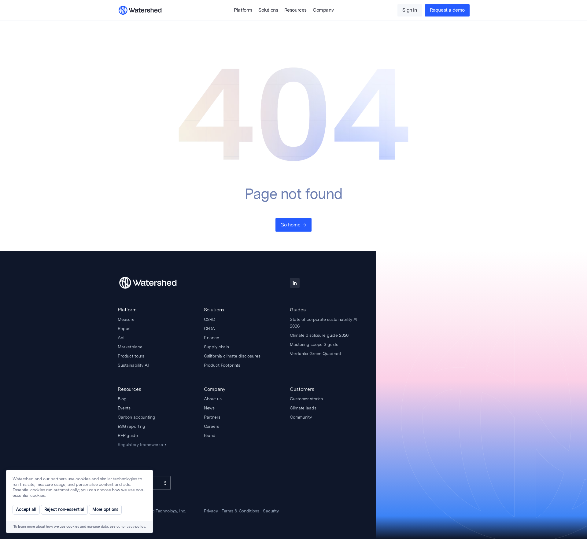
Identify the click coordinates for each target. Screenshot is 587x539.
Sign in (409, 10)
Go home (290, 225)
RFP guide (128, 435)
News (209, 407)
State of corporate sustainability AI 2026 (323, 322)
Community (301, 417)
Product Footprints (222, 365)
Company (323, 10)
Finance (211, 337)
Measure (126, 319)
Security (271, 511)
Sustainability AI (133, 365)
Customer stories (306, 398)
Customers (302, 389)
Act (121, 337)
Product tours (131, 356)
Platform (243, 10)
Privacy (211, 511)
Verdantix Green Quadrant (315, 353)
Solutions (268, 10)
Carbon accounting (136, 417)
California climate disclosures (232, 356)
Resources (295, 10)
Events (124, 407)
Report (124, 328)
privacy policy (133, 527)
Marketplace (130, 346)
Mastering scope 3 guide (314, 344)
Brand (210, 435)
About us (213, 398)
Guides (297, 310)
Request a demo (447, 10)
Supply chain (216, 346)
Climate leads (303, 407)
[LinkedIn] (295, 283)
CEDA (209, 328)
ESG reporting (131, 426)
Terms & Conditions (240, 511)
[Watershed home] (153, 283)
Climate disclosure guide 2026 (319, 335)
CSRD (209, 319)
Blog (122, 398)
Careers (211, 426)
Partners (212, 417)
